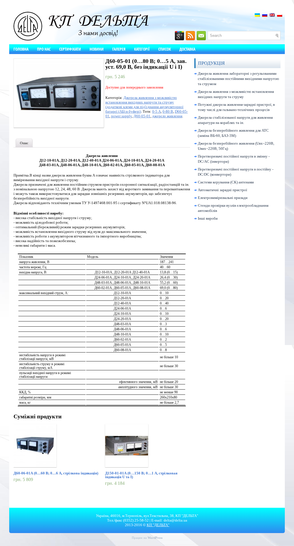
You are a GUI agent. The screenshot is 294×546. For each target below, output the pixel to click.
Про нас (44, 49)
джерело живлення (167, 116)
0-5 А (156, 111)
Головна (20, 49)
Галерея (118, 49)
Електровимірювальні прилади (222, 198)
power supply (121, 116)
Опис (24, 143)
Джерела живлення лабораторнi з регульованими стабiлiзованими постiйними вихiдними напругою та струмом (238, 78)
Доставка (187, 49)
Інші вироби (208, 218)
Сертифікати (70, 49)
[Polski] (279, 15)
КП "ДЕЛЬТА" (158, 525)
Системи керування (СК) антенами (226, 182)
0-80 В (168, 111)
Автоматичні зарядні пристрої (222, 190)
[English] (272, 15)
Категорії (142, 49)
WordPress (155, 537)
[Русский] (264, 15)
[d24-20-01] (55, 93)
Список (164, 49)
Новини (97, 49)
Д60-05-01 (142, 116)
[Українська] (257, 15)
